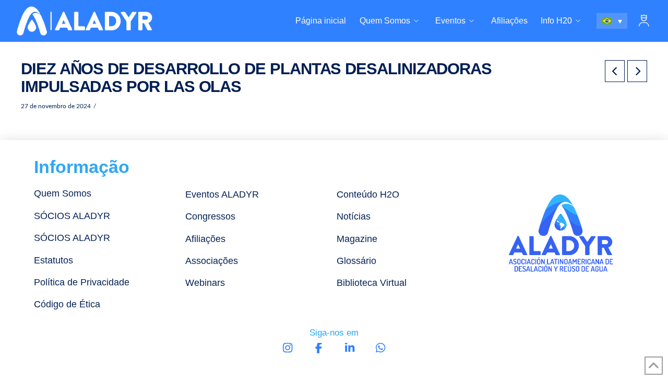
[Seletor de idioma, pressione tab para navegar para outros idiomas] (612, 21)
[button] (644, 21)
